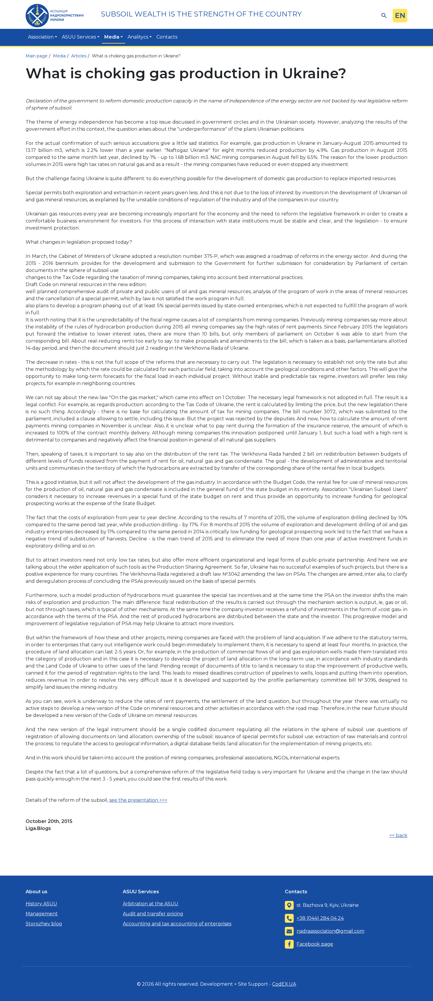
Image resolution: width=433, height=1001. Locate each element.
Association (41, 37)
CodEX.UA (284, 984)
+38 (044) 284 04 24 (320, 918)
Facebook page (315, 944)
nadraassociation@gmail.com (330, 931)
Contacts (166, 37)
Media (111, 37)
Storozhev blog (44, 924)
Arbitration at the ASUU (150, 904)
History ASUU (41, 904)
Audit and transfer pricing (153, 914)
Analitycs (138, 37)
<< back (398, 835)
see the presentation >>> (138, 800)
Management (42, 914)
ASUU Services (79, 37)
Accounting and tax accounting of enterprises (177, 924)
